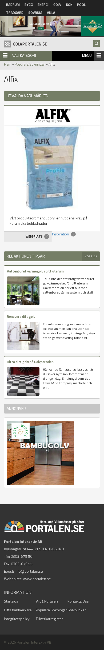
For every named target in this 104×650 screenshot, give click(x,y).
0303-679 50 (21, 556)
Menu (87, 55)
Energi (43, 4)
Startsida (11, 601)
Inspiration (61, 234)
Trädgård (14, 12)
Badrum (13, 4)
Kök (69, 4)
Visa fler (91, 256)
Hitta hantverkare (18, 610)
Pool (81, 4)
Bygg (29, 4)
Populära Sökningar (30, 64)
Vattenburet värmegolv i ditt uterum (35, 271)
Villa (51, 12)
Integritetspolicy (17, 618)
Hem (7, 64)
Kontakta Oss (78, 601)
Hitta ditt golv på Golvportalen (30, 361)
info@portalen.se (29, 571)
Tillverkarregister (49, 618)
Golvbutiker (76, 610)
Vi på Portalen (47, 601)
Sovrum (35, 12)
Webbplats (34, 236)
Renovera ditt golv (21, 316)
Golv (57, 4)
